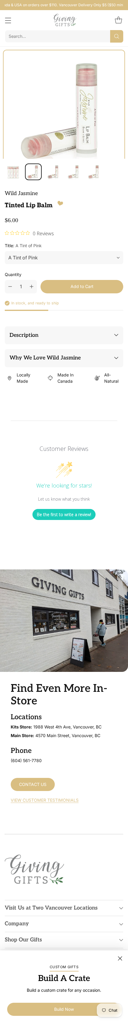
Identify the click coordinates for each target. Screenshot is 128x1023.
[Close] (120, 958)
